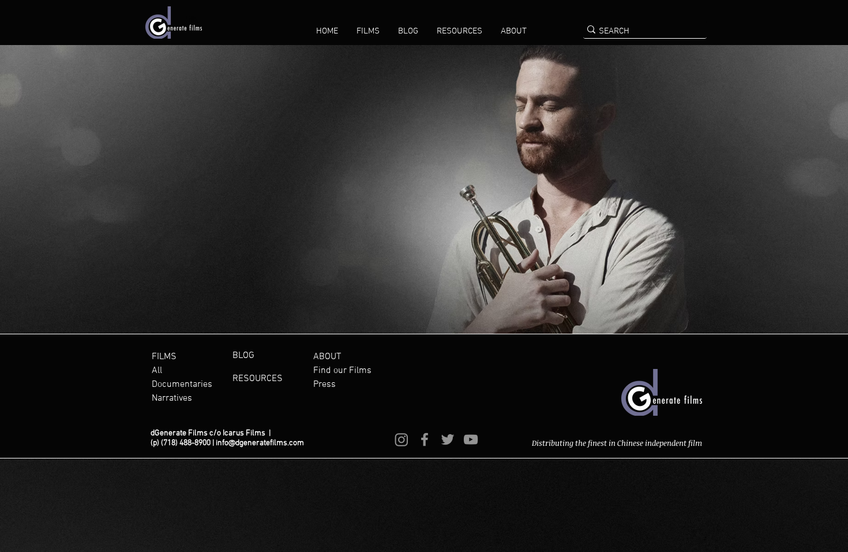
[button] (368, 31)
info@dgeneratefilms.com (260, 443)
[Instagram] (401, 439)
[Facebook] (424, 439)
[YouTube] (470, 439)
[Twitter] (447, 439)
